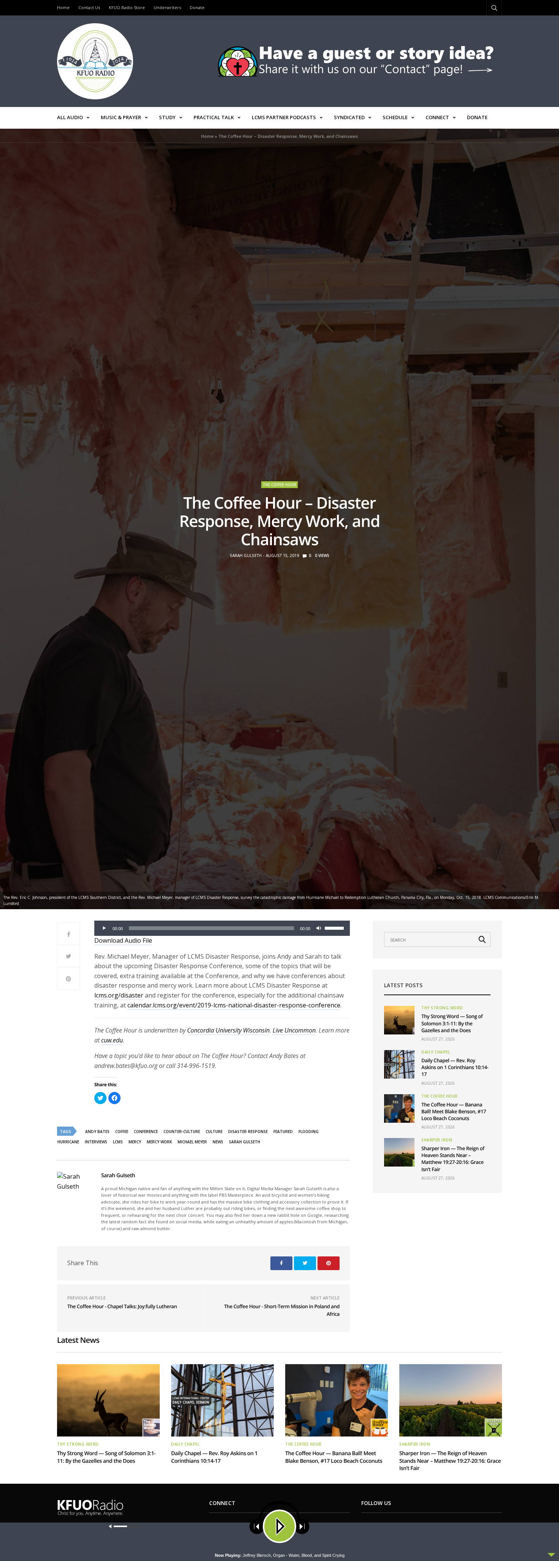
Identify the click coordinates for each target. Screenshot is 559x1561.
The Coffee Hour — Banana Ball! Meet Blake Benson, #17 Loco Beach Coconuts (453, 1111)
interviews (96, 1141)
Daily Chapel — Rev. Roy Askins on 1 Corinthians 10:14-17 (454, 1067)
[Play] (104, 928)
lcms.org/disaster (118, 995)
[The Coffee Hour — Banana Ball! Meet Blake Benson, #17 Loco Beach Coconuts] (399, 1108)
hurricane (68, 1141)
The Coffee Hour (279, 484)
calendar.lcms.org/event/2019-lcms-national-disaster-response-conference (233, 1005)
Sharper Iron (436, 1140)
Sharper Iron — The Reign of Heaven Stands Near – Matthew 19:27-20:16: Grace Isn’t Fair (452, 1159)
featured (283, 1131)
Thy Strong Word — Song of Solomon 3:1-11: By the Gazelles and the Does (452, 1023)
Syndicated (349, 117)
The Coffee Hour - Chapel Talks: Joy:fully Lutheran (122, 1306)
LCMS (118, 1141)
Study (167, 117)
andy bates (97, 1131)
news (218, 1141)
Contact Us (89, 7)
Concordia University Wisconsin (228, 1030)
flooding (309, 1131)
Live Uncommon (294, 1030)
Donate (197, 7)
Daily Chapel (435, 1052)
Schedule (395, 117)
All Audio (70, 117)
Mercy (135, 1141)
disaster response (248, 1131)
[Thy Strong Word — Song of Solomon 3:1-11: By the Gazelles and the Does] (399, 1020)
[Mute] (318, 928)
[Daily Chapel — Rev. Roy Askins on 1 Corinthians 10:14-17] (399, 1064)
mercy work (159, 1141)
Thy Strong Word (442, 1008)
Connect (437, 117)
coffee (121, 1131)
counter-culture (182, 1131)
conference (146, 1131)
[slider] (335, 927)
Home (63, 7)
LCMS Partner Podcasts (284, 117)
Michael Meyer (192, 1141)
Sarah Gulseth (246, 555)
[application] (222, 928)
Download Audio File (123, 940)
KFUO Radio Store (127, 7)
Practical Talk (214, 117)
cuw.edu (112, 1040)
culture (214, 1131)
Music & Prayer (121, 117)
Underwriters (167, 7)
